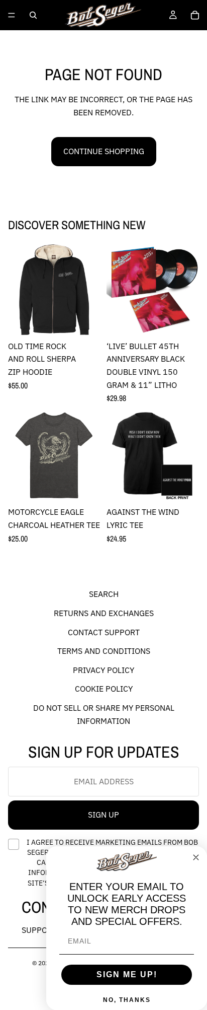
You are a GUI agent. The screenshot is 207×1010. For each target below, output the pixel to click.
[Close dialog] (196, 857)
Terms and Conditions (103, 651)
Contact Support (104, 632)
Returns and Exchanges (104, 613)
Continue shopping (103, 151)
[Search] (33, 15)
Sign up (103, 815)
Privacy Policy (103, 670)
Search (104, 594)
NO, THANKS (127, 999)
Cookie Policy (104, 689)
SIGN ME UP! (126, 974)
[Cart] (195, 15)
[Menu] (11, 15)
